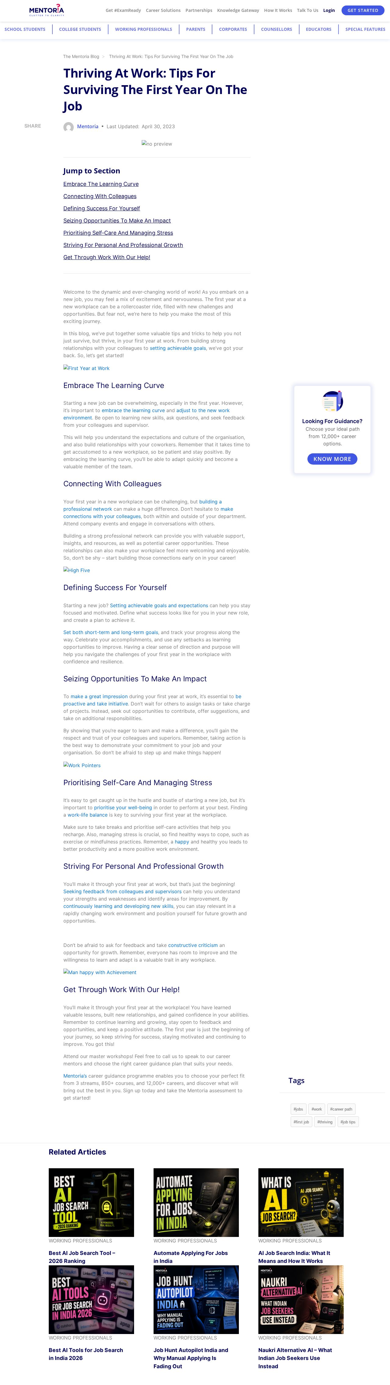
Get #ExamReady (123, 10)
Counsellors (276, 29)
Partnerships (199, 10)
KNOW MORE (332, 458)
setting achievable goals (178, 348)
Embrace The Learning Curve (101, 184)
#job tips (348, 1122)
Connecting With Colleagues (99, 196)
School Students (25, 29)
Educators (319, 29)
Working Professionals (143, 29)
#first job (301, 1122)
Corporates (233, 29)
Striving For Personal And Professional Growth (123, 245)
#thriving (324, 1122)
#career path (341, 1109)
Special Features (365, 29)
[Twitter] (26, 158)
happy (182, 842)
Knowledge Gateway (238, 10)
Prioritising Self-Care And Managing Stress (118, 233)
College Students (80, 29)
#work (317, 1109)
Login (329, 10)
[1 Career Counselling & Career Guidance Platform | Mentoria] (47, 10)
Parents (195, 29)
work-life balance (88, 815)
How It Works (278, 10)
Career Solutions (163, 10)
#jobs (298, 1109)
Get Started (363, 10)
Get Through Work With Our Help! (106, 257)
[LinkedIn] (26, 148)
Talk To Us (307, 10)
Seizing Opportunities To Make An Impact (117, 220)
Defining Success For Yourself (101, 208)
